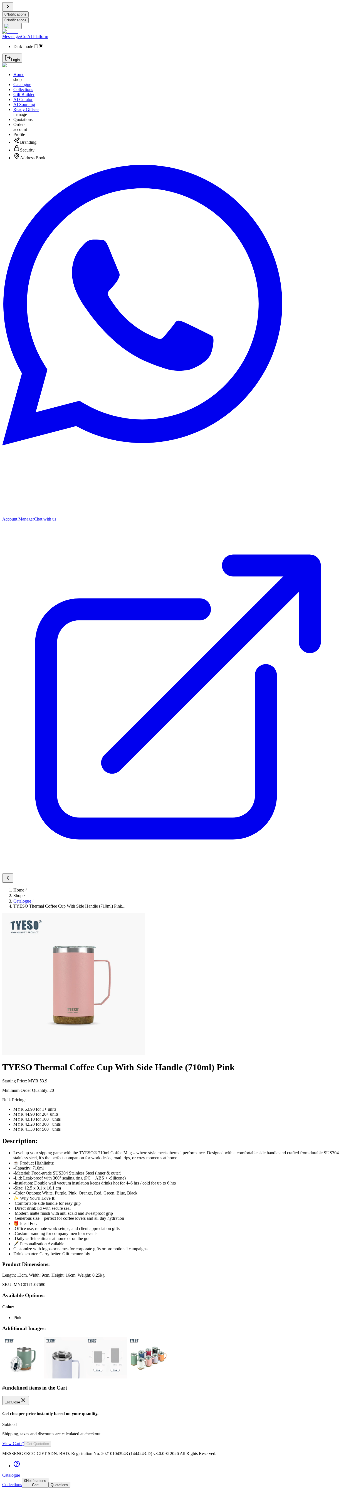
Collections (23, 89)
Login (15, 60)
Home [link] (18, 890)
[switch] (36, 46)
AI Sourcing (24, 104)
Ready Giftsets (26, 109)
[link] (22, 901)
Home (18, 74)
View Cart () (13, 1443)
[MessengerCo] (21, 65)
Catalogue (22, 84)
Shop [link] (18, 895)
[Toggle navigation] (7, 6)
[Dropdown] (12, 26)
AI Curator (23, 99)
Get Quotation (37, 1444)
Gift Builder (23, 94)
